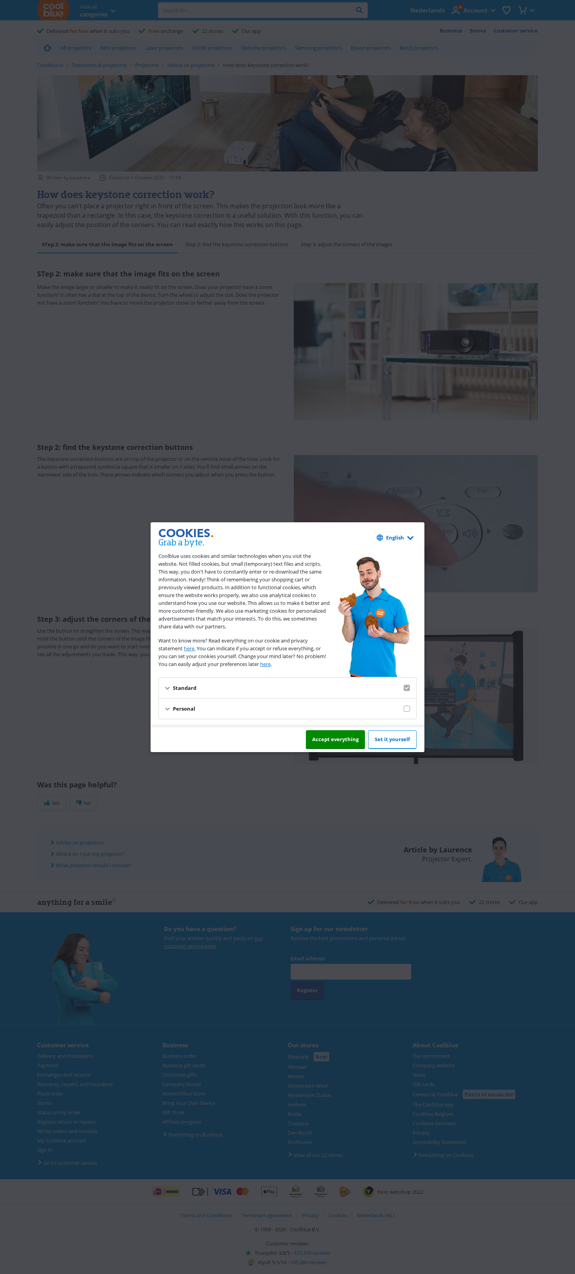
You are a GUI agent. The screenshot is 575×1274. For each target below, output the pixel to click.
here (189, 648)
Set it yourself (392, 739)
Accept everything (335, 739)
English (395, 537)
